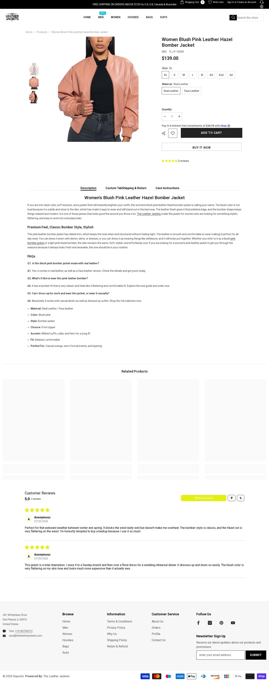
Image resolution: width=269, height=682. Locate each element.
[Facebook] (198, 622)
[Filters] (232, 498)
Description (88, 188)
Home (29, 32)
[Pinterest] (221, 622)
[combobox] (246, 17)
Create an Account (246, 2)
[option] (98, 89)
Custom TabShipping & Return (126, 188)
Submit (256, 655)
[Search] (246, 17)
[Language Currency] (262, 6)
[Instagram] (210, 622)
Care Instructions (167, 188)
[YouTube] (233, 622)
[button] (170, 160)
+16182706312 (24, 631)
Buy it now (202, 147)
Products (42, 32)
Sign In (230, 2)
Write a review (204, 498)
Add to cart (210, 132)
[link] (34, 471)
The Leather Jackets (149, 213)
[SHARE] (165, 133)
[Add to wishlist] (172, 133)
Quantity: (167, 109)
